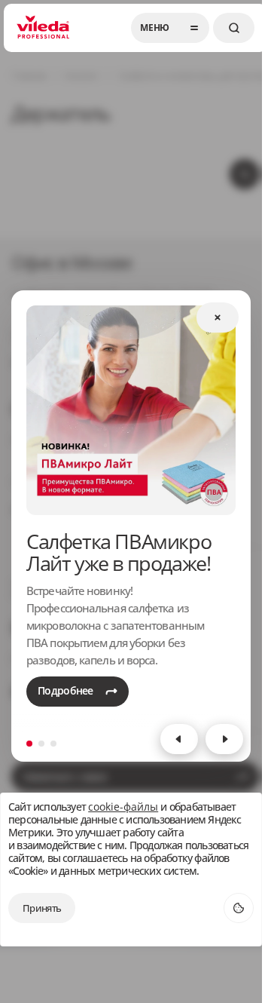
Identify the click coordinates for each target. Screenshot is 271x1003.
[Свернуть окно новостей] (217, 317)
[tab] (29, 744)
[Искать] (233, 28)
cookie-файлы (123, 807)
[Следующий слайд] (224, 739)
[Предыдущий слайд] (179, 739)
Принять (42, 908)
